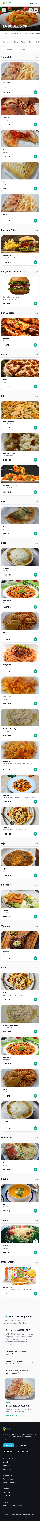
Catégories (7, 1469)
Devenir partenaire (9, 1482)
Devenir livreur (8, 1479)
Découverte (7, 1466)
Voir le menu (22, 1445)
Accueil (5, 1462)
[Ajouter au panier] (35, 92)
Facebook (6, 1496)
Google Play (24, 1451)
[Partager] (30, 10)
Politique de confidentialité (12, 1505)
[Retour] (4, 10)
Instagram (6, 1492)
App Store (10, 1451)
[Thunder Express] (7, 3)
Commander (8, 1445)
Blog (31, 3)
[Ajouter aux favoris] (36, 10)
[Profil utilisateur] (37, 3)
